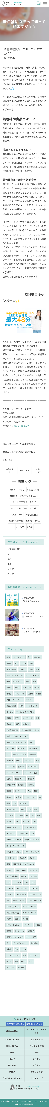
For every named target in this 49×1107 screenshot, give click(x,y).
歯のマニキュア (12, 809)
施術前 (9, 718)
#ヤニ (37, 520)
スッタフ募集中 (12, 876)
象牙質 (36, 687)
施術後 (17, 718)
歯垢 (37, 718)
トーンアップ (32, 767)
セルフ (10, 460)
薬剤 (37, 760)
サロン (23, 949)
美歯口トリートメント (15, 700)
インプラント (34, 955)
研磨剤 (30, 694)
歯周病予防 (11, 785)
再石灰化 (10, 797)
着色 (18, 724)
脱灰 (36, 791)
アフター (19, 815)
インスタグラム (30, 827)
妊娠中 (18, 760)
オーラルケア (28, 718)
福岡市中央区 (11, 669)
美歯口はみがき (18, 900)
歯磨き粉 (26, 724)
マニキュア (24, 803)
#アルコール (17, 514)
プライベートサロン (14, 773)
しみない (11, 568)
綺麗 (8, 864)
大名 (31, 663)
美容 (32, 833)
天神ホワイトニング (14, 827)
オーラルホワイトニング (25, 712)
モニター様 (11, 767)
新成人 (17, 919)
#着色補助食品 (16, 520)
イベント (10, 870)
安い (9, 553)
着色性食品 (22, 748)
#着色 (29, 520)
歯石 (34, 681)
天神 (21, 706)
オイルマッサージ (29, 913)
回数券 (18, 797)
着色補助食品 (34, 748)
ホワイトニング (18, 657)
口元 (36, 809)
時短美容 (31, 931)
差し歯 (9, 961)
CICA (33, 882)
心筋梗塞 (31, 785)
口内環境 (23, 858)
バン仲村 (33, 876)
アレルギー (28, 760)
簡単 (37, 669)
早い (16, 663)
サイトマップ (37, 1078)
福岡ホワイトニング (31, 840)
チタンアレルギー (19, 754)
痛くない (11, 573)
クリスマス (17, 882)
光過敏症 (10, 760)
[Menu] (45, 3)
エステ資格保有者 (13, 913)
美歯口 (38, 694)
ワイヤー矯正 (31, 937)
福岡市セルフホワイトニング (23, 864)
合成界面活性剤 (12, 730)
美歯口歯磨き (11, 706)
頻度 (31, 961)
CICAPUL (10, 888)
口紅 (8, 882)
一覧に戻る (24, 470)
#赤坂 (30, 527)
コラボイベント (35, 894)
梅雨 (8, 803)
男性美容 (34, 943)
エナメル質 (27, 687)
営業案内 (10, 894)
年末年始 (34, 888)
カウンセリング (30, 797)
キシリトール (19, 791)
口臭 (27, 681)
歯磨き (9, 694)
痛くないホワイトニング (15, 846)
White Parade (21, 870)
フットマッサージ (13, 907)
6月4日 (9, 779)
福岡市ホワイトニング (15, 937)
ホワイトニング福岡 (14, 840)
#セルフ (20, 527)
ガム (29, 791)
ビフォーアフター (13, 955)
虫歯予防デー (19, 779)
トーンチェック (31, 706)
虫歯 (16, 961)
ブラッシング (19, 694)
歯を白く (32, 858)
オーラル (10, 712)
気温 (18, 821)
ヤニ (8, 754)
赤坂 (16, 949)
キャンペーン (19, 931)
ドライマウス (18, 681)
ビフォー (10, 815)
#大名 (21, 489)
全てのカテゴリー (15, 548)
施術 (38, 815)
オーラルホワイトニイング (16, 742)
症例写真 (21, 767)
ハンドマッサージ (29, 907)
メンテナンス (11, 858)
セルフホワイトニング (15, 675)
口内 (34, 821)
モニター (29, 700)
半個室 (38, 925)
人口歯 (9, 663)
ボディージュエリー (14, 925)
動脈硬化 (21, 785)
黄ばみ (17, 687)
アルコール (11, 748)
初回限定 (10, 821)
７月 (14, 803)
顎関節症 (32, 754)
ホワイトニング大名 (31, 852)
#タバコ (34, 508)
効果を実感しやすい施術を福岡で (19, 443)
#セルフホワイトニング (24, 502)
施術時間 (21, 967)
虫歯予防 (31, 779)
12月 (26, 882)
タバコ (31, 742)
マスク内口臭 (23, 833)
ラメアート (28, 925)
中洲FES (24, 876)
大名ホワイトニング (14, 852)
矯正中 (23, 961)
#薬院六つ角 (33, 489)
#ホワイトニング (19, 508)
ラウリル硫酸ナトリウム (30, 730)
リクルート (33, 870)
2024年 (9, 919)
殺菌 (8, 681)
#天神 (12, 489)
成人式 (25, 919)
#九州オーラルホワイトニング (24, 495)
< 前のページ (9, 470)
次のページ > (40, 470)
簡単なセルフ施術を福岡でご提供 (19, 452)
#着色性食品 (32, 514)
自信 (29, 809)
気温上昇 (26, 821)
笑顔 (22, 809)
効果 (4, 460)
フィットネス (21, 894)
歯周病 (9, 687)
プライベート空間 (31, 773)
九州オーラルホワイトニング (17, 736)
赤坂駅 (9, 949)
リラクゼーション (34, 900)
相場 (24, 955)
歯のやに (10, 724)
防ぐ (8, 943)
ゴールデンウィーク (20, 943)
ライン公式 (11, 833)
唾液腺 (9, 791)
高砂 (8, 900)
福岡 (8, 657)
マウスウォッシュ (32, 675)
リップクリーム (22, 888)
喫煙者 (9, 931)
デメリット (11, 967)
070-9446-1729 (21, 425)
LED (32, 815)
